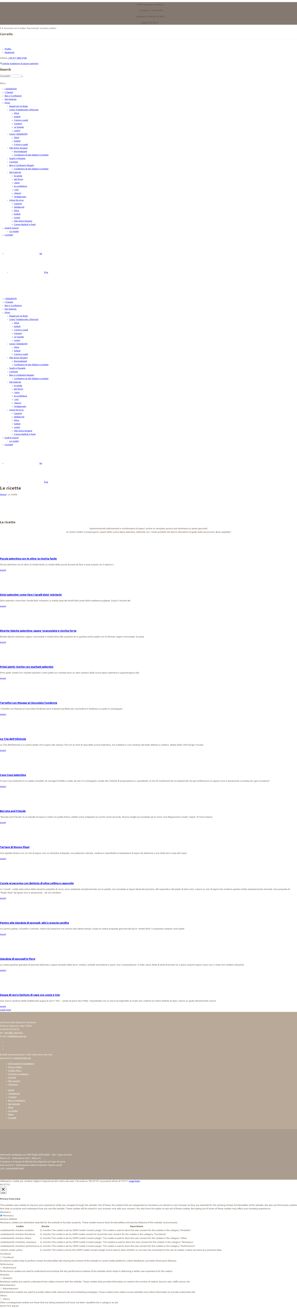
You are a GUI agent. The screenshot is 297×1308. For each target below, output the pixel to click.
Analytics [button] (4, 1275)
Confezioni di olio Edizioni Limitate (31, 155)
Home (3, 494)
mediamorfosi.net (22, 1058)
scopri (3, 570)
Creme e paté (21, 120)
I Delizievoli (14, 1093)
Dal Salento (10, 99)
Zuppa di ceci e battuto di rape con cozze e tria (30, 995)
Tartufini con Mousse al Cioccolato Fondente (28, 703)
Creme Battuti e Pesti (25, 224)
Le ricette (14, 231)
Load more (5, 1010)
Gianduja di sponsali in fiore (17, 959)
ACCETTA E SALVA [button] (9, 1306)
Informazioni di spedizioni (21, 1064)
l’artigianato (20, 197)
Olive (16, 113)
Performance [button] (6, 1264)
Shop (7, 103)
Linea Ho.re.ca (16, 200)
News (11, 1114)
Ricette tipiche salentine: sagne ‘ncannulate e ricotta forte (38, 631)
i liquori (17, 193)
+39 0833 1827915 (13, 1033)
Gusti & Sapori (12, 228)
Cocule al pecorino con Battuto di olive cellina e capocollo (37, 883)
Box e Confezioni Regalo (21, 165)
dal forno (18, 179)
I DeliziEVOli (11, 89)
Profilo (8, 49)
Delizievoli (19, 207)
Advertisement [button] (7, 1285)
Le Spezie (19, 127)
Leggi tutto (134, 1181)
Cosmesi (13, 162)
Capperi (18, 124)
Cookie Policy (15, 1071)
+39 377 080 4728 (17, 58)
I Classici (9, 92)
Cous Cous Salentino (13, 775)
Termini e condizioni (18, 1074)
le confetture (20, 186)
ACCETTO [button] (5, 1184)
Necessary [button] (5, 1212)
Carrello (12, 1077)
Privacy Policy (15, 1067)
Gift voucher (14, 1081)
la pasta (18, 176)
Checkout (13, 1084)
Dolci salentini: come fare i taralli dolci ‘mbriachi (31, 594)
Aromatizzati (20, 151)
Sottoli (17, 117)
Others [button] (3, 1295)
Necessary (8, 1215)
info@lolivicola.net (17, 1036)
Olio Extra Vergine (18, 148)
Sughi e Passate (17, 158)
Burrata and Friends (13, 811)
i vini (16, 190)
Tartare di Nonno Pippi (14, 847)
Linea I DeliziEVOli (18, 134)
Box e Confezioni (13, 96)
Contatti (9, 235)
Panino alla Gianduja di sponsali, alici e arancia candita (34, 923)
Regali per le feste (18, 106)
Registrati (9, 52)
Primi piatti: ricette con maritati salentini (26, 667)
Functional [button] (5, 1254)
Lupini (17, 131)
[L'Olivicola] (17, 293)
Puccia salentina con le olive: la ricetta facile (28, 558)
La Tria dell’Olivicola (13, 739)
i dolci (17, 183)
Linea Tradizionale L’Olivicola (23, 110)
